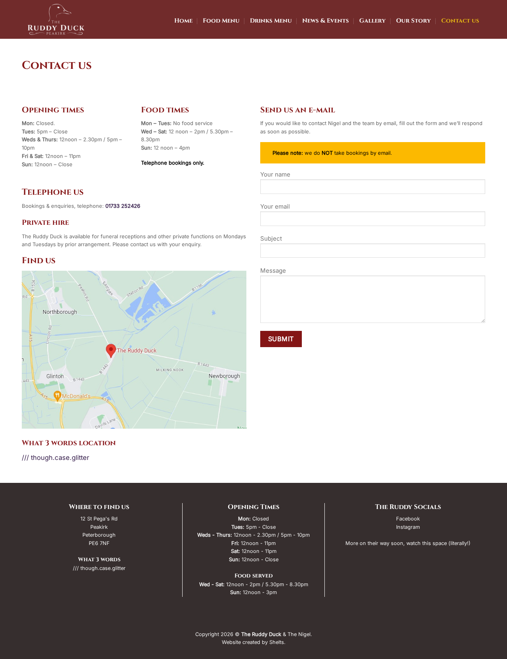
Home (183, 21)
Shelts (276, 642)
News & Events (325, 21)
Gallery (372, 21)
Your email (275, 206)
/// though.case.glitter (55, 457)
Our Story (413, 21)
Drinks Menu (271, 21)
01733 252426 (122, 206)
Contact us (460, 21)
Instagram (408, 527)
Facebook (408, 519)
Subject (271, 238)
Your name (275, 174)
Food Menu (221, 21)
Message (273, 270)
